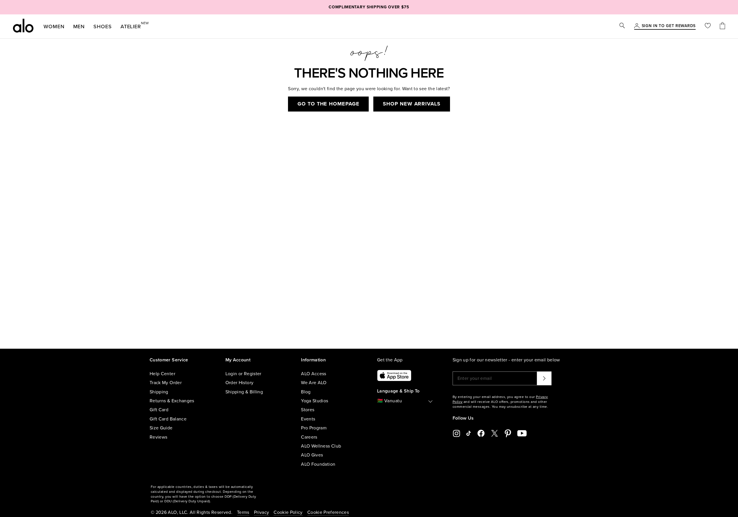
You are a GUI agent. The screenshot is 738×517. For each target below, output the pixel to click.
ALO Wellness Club (321, 446)
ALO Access (313, 374)
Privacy (261, 512)
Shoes (102, 26)
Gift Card (159, 410)
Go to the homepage (328, 104)
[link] (669, 26)
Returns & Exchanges (172, 401)
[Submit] (544, 378)
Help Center (162, 374)
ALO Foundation (318, 464)
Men (79, 26)
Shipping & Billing (244, 392)
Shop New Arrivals (411, 104)
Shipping (159, 392)
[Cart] (722, 26)
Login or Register (243, 374)
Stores (307, 410)
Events (308, 419)
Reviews (158, 437)
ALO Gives (312, 455)
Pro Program (314, 428)
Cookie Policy (288, 512)
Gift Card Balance (168, 419)
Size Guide (161, 428)
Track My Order (166, 383)
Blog (305, 392)
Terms (243, 512)
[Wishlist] (708, 26)
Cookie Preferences (328, 512)
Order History (239, 383)
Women (54, 26)
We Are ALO (314, 383)
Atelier (131, 25)
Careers (309, 437)
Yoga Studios (314, 401)
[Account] (636, 26)
